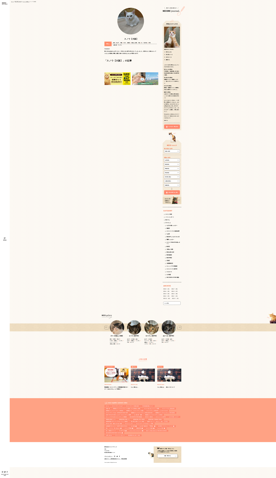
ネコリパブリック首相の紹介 (132, 406)
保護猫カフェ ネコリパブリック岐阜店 (114, 410)
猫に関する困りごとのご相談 (137, 421)
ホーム (12, 1)
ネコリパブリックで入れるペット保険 (144, 423)
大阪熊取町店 (170, 263)
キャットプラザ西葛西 (172, 266)
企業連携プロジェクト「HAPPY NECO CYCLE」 (117, 426)
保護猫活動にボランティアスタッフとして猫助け (117, 421)
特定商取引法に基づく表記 (134, 435)
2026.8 (166, 289)
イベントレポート (169, 217)
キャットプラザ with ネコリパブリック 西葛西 (116, 416)
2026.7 (174, 289)
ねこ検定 (133, 426)
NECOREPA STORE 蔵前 (173, 277)
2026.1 (174, 296)
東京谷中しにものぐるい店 (173, 236)
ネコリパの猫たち (25, 1)
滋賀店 (168, 228)
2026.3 (174, 293)
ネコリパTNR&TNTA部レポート (173, 243)
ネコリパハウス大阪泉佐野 (173, 231)
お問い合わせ (109, 435)
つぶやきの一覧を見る (173, 126)
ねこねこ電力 (160, 428)
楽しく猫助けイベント (111, 430)
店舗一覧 (108, 408)
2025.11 (175, 298)
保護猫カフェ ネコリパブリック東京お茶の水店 (141, 412)
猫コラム (167, 219)
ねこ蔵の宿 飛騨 (138, 414)
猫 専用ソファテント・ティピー (165, 426)
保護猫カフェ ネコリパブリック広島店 (153, 414)
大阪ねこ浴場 (170, 249)
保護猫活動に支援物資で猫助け (155, 419)
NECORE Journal (18, 1)
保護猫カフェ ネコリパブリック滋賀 (134, 410)
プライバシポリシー (108, 456)
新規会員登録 (124, 458)
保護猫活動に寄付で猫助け (139, 419)
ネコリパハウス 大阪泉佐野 (168, 408)
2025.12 (166, 298)
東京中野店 (169, 257)
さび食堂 (169, 274)
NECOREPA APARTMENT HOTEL (113, 432)
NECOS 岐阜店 (149, 416)
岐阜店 (168, 246)
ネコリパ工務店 (149, 428)
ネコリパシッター (129, 423)
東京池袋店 (169, 254)
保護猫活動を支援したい (124, 419)
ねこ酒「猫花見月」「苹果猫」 (147, 426)
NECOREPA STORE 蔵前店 (136, 416)
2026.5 (174, 291)
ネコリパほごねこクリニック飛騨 (151, 408)
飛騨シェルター (170, 239)
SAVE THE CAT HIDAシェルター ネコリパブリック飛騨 (118, 414)
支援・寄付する (167, 455)
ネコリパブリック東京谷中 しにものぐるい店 (157, 410)
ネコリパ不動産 (128, 428)
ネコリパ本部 (168, 214)
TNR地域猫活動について (147, 406)
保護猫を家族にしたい (111, 419)
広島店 (168, 260)
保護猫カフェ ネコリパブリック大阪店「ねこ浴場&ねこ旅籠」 (127, 408)
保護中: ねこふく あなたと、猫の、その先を (157, 421)
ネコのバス (169, 271)
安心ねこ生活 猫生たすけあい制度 (114, 423)
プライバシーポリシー (120, 435)
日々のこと (168, 222)
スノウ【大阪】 (33, 1)
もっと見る (167, 303)
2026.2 (166, 296)
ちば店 (168, 233)
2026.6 (166, 291)
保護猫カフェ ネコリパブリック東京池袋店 (165, 412)
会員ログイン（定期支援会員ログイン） (112, 458)
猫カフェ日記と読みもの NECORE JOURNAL (156, 430)
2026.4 (166, 293)
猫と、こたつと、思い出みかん (113, 428)
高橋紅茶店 (138, 428)
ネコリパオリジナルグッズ (136, 430)
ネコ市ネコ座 (122, 430)
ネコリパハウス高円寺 (172, 269)
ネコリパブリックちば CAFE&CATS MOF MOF (117, 412)
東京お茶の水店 (170, 252)
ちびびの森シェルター (172, 225)
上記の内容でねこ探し (173, 192)
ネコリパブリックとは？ (117, 406)
